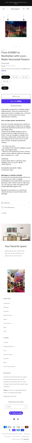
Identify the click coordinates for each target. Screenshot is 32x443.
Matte (5, 88)
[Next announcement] (29, 3)
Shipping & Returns (9, 346)
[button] (4, 9)
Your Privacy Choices (9, 366)
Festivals (6, 311)
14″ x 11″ (5, 77)
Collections (7, 303)
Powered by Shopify (17, 433)
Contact (6, 342)
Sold (5, 331)
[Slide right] (20, 47)
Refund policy (27, 433)
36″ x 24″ (5, 81)
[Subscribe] (25, 407)
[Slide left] (12, 47)
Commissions (7, 323)
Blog (5, 327)
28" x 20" (25, 77)
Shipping (3, 65)
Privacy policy (7, 436)
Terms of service (16, 436)
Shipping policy (25, 436)
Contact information (17, 439)
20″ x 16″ (15, 77)
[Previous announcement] (3, 3)
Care (5, 350)
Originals (6, 307)
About (5, 319)
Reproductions (8, 315)
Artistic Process (8, 354)
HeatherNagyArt (9, 433)
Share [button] (4, 213)
